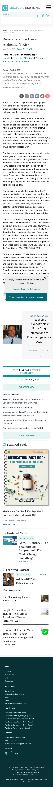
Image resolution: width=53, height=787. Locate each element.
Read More (22, 561)
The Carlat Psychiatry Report (15, 713)
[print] (42, 96)
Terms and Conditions (29, 767)
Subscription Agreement (26, 770)
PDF (47, 96)
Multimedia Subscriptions (14, 694)
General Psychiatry (16, 30)
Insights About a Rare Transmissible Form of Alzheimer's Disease (15, 613)
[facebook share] (27, 96)
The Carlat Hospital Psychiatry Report (19, 722)
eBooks (8, 700)
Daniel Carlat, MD (24, 49)
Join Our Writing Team (15, 597)
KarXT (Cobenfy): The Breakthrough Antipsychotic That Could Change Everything (33, 550)
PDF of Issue (22, 61)
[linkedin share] (32, 96)
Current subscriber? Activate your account (26, 297)
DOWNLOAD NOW (27, 436)
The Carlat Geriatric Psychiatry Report (19, 725)
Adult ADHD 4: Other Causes (26, 581)
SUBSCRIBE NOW (26, 387)
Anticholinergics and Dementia (17, 407)
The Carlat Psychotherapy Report (17, 728)
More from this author (39, 351)
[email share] (37, 96)
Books (7, 697)
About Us (8, 672)
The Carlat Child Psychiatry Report (17, 716)
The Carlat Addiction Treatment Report (19, 719)
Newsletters (9, 691)
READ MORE (8, 524)
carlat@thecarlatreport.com (15, 737)
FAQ (6, 678)
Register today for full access (26, 289)
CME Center (9, 675)
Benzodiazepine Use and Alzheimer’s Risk (23, 428)
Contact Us (9, 681)
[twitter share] (21, 96)
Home (5, 30)
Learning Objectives (24, 58)
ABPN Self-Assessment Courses (17, 703)
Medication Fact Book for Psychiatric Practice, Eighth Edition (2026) (23, 513)
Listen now (42, 574)
